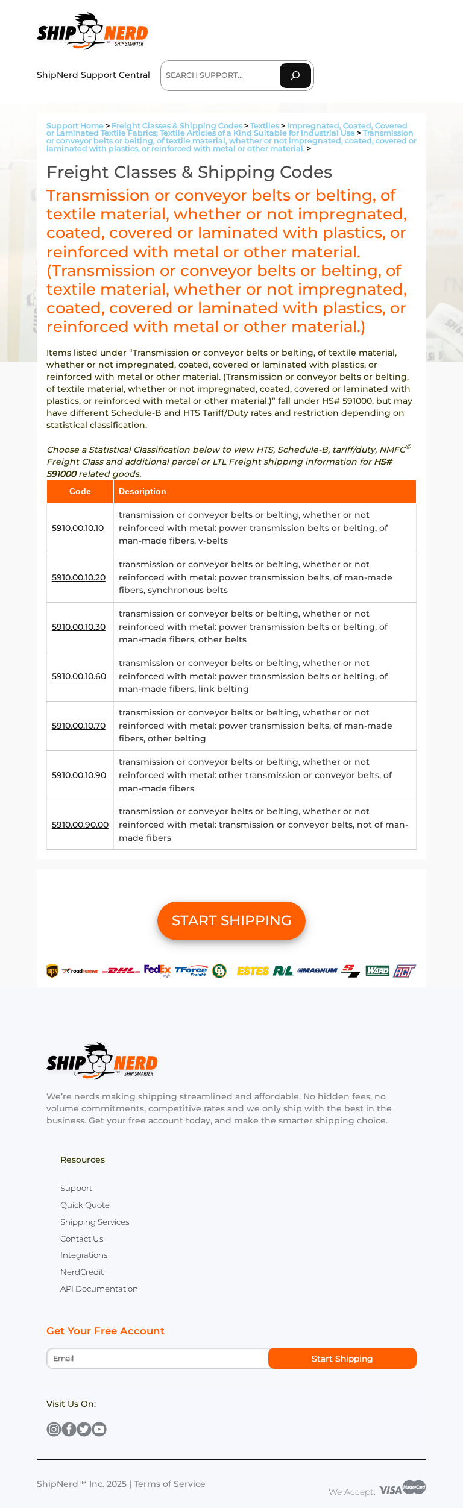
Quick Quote (85, 1205)
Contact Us (81, 1238)
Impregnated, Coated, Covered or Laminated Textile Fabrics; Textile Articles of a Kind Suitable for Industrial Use (227, 129)
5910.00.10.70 (79, 725)
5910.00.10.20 (79, 577)
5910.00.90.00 (80, 824)
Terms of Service (170, 1483)
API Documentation (99, 1288)
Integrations (83, 1255)
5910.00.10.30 (79, 626)
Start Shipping (342, 1358)
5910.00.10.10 (78, 528)
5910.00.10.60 (79, 676)
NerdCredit (82, 1272)
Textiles (264, 125)
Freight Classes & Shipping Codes (177, 125)
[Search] (295, 75)
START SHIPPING (232, 920)
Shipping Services (94, 1222)
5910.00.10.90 (79, 775)
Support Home (75, 125)
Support (76, 1188)
